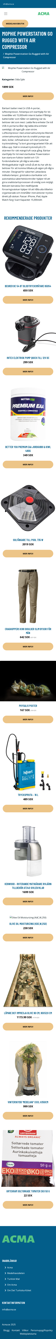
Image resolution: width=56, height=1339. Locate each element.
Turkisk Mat (13, 1278)
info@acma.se (8, 4)
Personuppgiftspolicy (42, 1330)
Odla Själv (20, 79)
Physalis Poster (28, 705)
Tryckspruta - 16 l (28, 794)
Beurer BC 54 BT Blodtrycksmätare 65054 (28, 286)
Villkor (25, 1330)
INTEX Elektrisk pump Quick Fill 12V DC (28, 357)
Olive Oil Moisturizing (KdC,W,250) (28, 923)
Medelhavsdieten (16, 1273)
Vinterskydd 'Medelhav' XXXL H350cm (28, 1102)
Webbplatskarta (28, 1333)
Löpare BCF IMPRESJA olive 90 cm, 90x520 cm (28, 1013)
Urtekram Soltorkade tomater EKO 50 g (28, 1191)
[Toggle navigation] (5, 13)
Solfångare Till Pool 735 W (28, 540)
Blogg (6, 1330)
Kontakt (16, 1330)
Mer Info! (28, 96)
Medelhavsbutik (15, 23)
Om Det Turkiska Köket (19, 1290)
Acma (10, 1267)
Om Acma (12, 1284)
